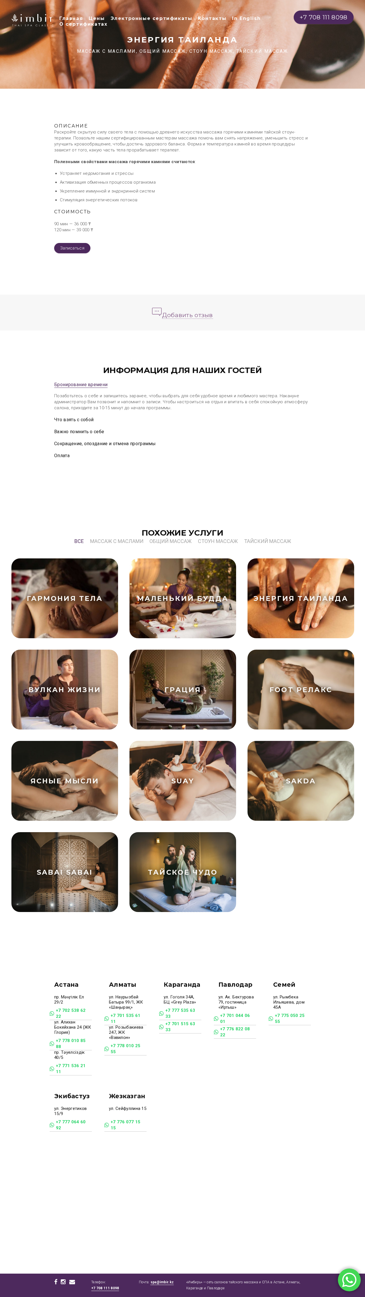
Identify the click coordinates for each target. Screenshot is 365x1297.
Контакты (212, 18)
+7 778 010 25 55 (126, 1048)
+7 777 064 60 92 (71, 1124)
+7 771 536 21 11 (71, 1068)
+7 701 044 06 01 (235, 1018)
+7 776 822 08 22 (235, 1031)
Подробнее (85, 603)
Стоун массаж (218, 541)
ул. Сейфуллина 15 (127, 1108)
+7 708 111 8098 (105, 1288)
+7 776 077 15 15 (126, 1124)
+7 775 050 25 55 (290, 1018)
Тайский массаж (267, 541)
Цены (97, 18)
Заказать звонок (55, 603)
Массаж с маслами (116, 541)
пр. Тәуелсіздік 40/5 (69, 1055)
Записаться (72, 248)
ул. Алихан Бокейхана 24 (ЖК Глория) (72, 1027)
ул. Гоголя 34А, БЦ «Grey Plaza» (180, 999)
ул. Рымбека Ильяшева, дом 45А (289, 1002)
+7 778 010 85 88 (71, 1043)
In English (246, 18)
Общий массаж (170, 541)
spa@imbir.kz (162, 1282)
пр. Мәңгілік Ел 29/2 (69, 999)
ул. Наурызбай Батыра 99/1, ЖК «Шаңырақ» (126, 1002)
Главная (71, 18)
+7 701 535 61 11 (126, 1018)
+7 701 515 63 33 (180, 1026)
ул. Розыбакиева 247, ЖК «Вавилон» (126, 1032)
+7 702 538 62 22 (71, 1013)
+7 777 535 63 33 (180, 1013)
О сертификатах (83, 24)
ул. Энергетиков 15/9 (70, 1111)
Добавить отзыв (187, 315)
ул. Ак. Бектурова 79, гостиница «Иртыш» (236, 1002)
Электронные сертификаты (151, 18)
